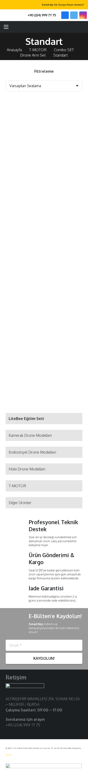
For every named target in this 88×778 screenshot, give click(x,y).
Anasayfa (14, 49)
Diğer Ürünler (20, 502)
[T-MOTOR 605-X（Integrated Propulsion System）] (24, 234)
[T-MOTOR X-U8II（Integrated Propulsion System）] (24, 358)
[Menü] (6, 27)
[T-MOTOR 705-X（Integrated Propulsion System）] (24, 296)
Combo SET (64, 49)
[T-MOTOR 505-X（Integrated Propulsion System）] (64, 109)
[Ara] (13, 15)
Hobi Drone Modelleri (27, 469)
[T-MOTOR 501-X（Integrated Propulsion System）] (24, 109)
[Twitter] (74, 15)
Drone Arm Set (33, 55)
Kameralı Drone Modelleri (30, 435)
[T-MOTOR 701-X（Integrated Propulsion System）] (64, 234)
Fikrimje (8, 754)
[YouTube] (23, 732)
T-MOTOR (37, 49)
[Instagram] (83, 15)
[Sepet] (82, 27)
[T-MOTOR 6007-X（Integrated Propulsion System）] (24, 172)
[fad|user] (71, 27)
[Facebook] (65, 15)
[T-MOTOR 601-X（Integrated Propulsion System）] (64, 172)
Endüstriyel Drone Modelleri (32, 452)
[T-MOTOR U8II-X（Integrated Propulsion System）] (64, 296)
